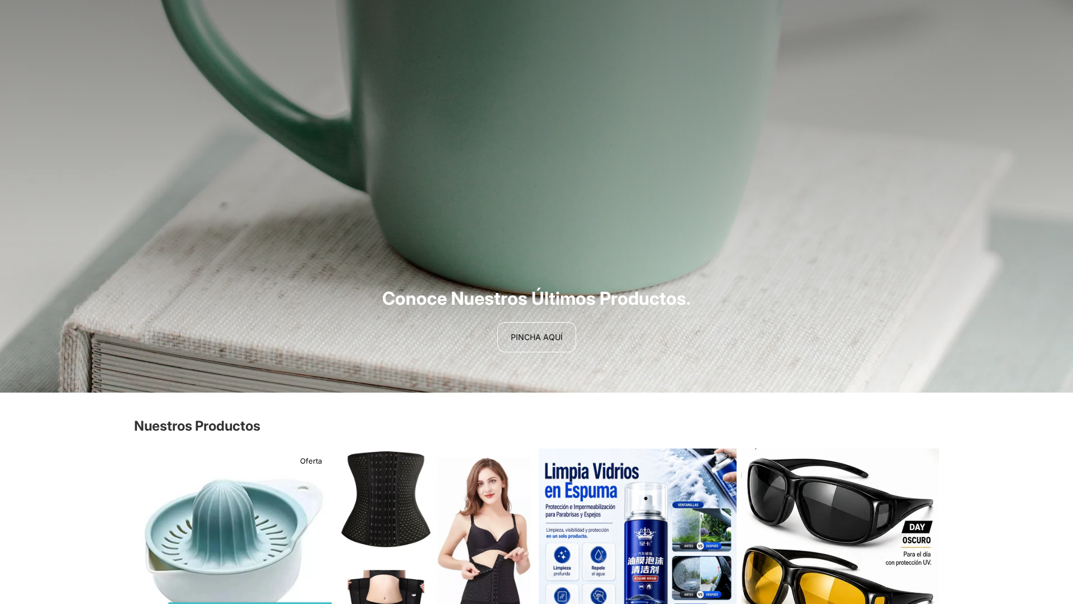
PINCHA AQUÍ (537, 337)
